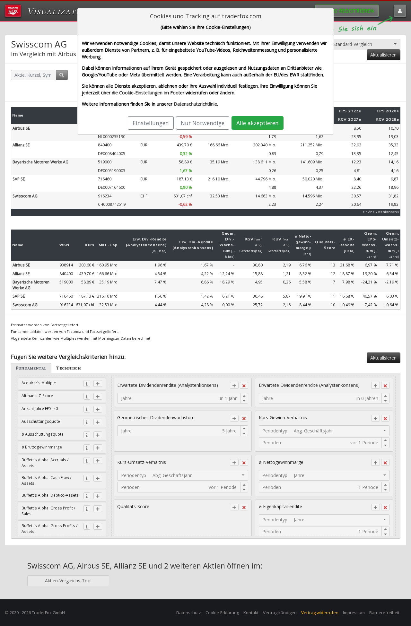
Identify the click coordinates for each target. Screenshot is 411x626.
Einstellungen (151, 123)
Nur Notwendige (202, 123)
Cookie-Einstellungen (140, 93)
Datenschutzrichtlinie (195, 104)
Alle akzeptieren (257, 123)
